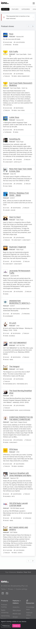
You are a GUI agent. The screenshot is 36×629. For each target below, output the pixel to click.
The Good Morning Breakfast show (20, 392)
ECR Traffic (13, 52)
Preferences (6, 626)
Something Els (14, 139)
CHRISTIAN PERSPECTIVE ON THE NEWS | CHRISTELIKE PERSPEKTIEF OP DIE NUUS (21, 419)
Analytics (16, 607)
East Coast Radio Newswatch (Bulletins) (20, 84)
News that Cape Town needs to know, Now (20, 170)
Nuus (11, 34)
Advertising (5, 616)
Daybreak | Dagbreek (17, 247)
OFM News (13, 449)
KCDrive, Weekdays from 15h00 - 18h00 (19, 194)
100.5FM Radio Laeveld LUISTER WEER (18, 504)
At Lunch (12, 323)
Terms (3, 589)
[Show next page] (33, 26)
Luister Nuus (14, 117)
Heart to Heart (15, 217)
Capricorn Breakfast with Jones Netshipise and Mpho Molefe (20, 475)
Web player (17, 610)
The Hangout (14, 366)
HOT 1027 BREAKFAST (18, 343)
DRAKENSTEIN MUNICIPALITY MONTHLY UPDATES (19, 303)
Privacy (10, 589)
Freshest (5, 9)
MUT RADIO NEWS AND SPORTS (18, 528)
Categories (26, 9)
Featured (15, 9)
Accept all (16, 626)
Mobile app (17, 614)
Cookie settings (21, 589)
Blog (27, 618)
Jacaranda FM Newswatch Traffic (19, 272)
